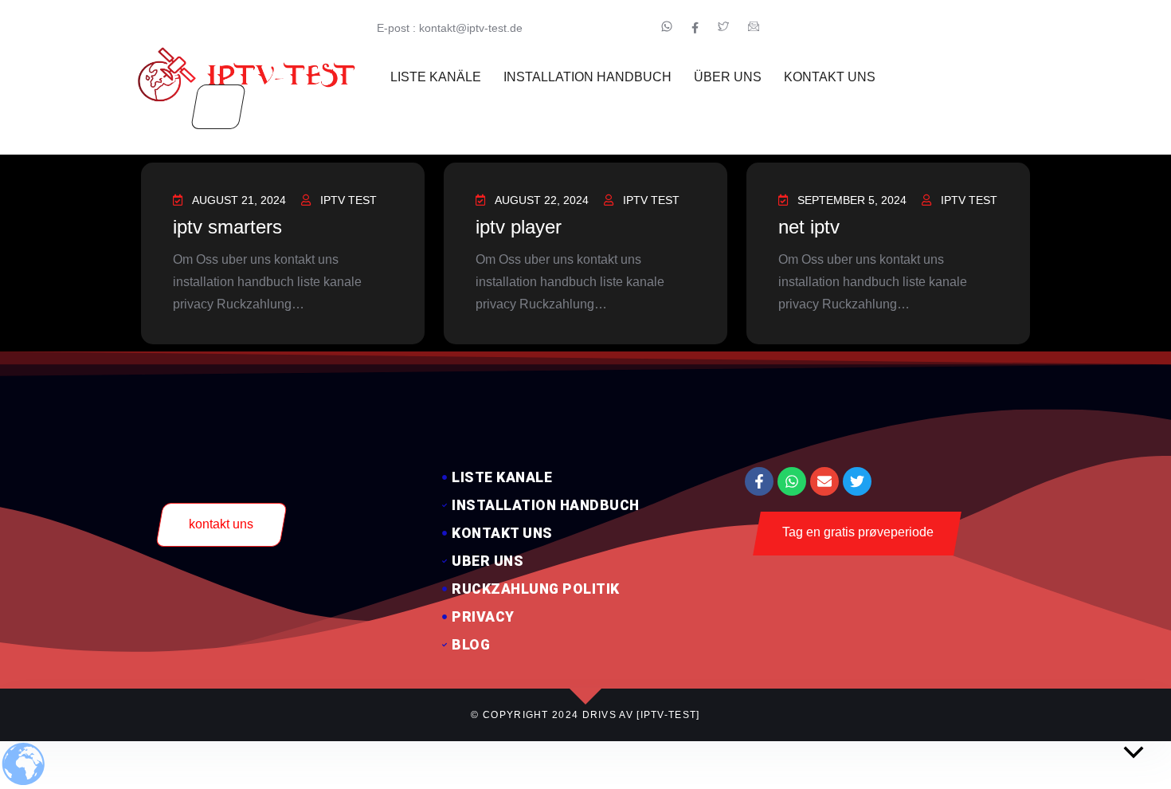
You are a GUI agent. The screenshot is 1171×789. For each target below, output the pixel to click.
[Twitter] (857, 481)
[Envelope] (824, 481)
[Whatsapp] (791, 481)
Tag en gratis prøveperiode (858, 532)
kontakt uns (221, 524)
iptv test (348, 200)
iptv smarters (227, 226)
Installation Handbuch (587, 77)
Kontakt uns (829, 77)
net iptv (809, 226)
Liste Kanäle (435, 77)
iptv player (519, 226)
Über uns (728, 77)
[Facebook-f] (759, 481)
